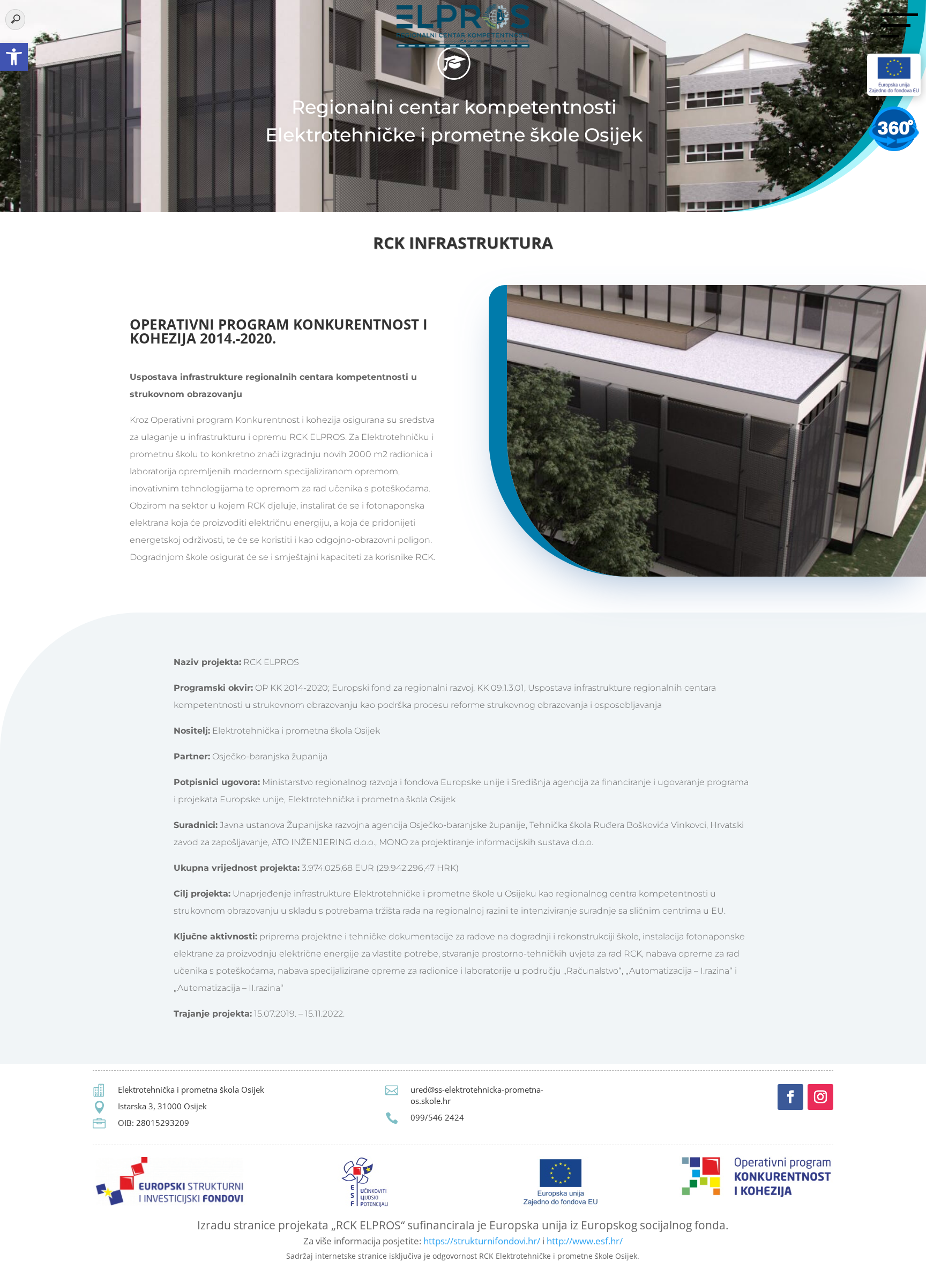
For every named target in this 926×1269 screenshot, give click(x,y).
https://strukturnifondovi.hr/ (481, 1241)
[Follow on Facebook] (790, 1097)
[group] (463, 245)
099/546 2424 (437, 1117)
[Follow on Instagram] (820, 1097)
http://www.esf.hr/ (585, 1241)
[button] (14, 57)
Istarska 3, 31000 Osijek (162, 1106)
